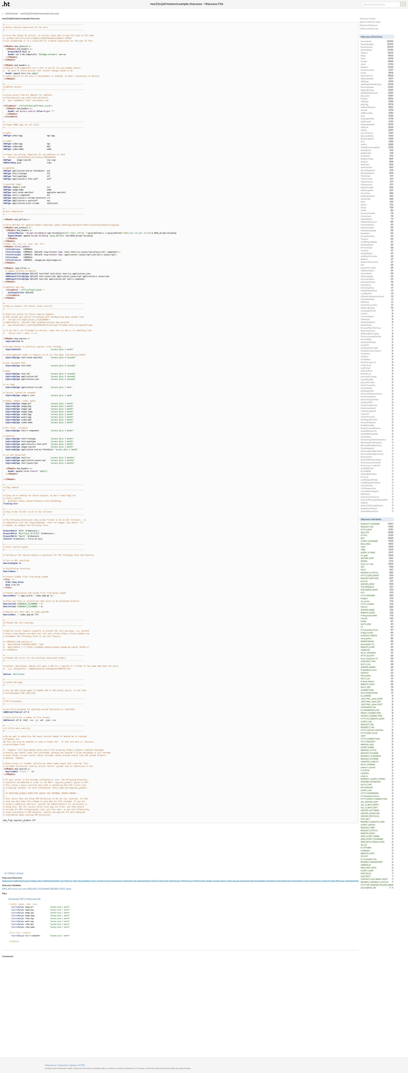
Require (377, 98)
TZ (377, 627)
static (69, 888)
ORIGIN (377, 561)
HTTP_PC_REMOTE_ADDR (377, 718)
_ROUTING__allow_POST (377, 704)
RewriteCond (272, 881)
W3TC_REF (377, 687)
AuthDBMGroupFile (377, 434)
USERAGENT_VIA (377, 707)
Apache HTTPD (77, 1065)
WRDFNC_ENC (377, 744)
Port (377, 141)
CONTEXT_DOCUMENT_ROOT (377, 879)
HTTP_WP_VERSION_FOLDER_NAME (377, 885)
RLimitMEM (377, 471)
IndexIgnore (377, 150)
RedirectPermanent (377, 262)
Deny (94, 881)
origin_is (377, 776)
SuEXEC (377, 502)
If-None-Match (377, 681)
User (377, 115)
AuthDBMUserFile (377, 431)
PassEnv (377, 356)
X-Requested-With (377, 615)
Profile (377, 621)
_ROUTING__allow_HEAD (377, 698)
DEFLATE (7, 888)
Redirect (377, 67)
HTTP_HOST (377, 529)
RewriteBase (260, 881)
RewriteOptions (377, 173)
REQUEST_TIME (377, 827)
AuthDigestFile (377, 391)
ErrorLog (377, 477)
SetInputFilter (377, 402)
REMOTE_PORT (377, 853)
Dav (377, 264)
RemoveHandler (377, 213)
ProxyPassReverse (377, 405)
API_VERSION (377, 787)
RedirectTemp (377, 158)
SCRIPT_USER (377, 870)
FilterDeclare (174, 881)
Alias (377, 201)
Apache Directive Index (370, 22)
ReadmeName (377, 244)
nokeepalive (377, 638)
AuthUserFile (377, 167)
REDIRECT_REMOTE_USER (377, 822)
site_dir (377, 844)
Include (216, 881)
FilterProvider (199, 881)
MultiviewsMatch (377, 408)
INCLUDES (377, 544)
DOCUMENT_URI (376, 887)
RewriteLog (377, 373)
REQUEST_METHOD (377, 578)
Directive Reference (369, 25)
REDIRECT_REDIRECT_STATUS (377, 882)
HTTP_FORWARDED (377, 793)
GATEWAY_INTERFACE (377, 781)
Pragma (377, 598)
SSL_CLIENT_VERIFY (377, 804)
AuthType (377, 164)
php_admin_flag (377, 382)
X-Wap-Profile (377, 632)
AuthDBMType (377, 468)
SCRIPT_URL (377, 721)
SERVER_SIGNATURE (377, 813)
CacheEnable (377, 485)
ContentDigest (377, 316)
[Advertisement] (180, 847)
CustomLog (377, 365)
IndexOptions (377, 219)
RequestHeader (247, 881)
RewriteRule (297, 881)
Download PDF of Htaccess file (24, 899)
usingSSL (377, 773)
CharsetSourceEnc (377, 305)
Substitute (377, 319)
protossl (377, 581)
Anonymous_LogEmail (377, 465)
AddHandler (377, 153)
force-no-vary (19, 888)
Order (229, 881)
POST (377, 569)
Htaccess (63, 1065)
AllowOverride (377, 187)
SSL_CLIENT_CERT (377, 807)
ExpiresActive (117, 881)
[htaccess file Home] (6, 4)
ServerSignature (377, 170)
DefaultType (377, 325)
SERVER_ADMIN (377, 667)
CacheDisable (377, 379)
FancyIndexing (377, 224)
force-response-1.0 (377, 658)
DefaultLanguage (377, 230)
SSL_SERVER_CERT (377, 801)
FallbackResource (377, 221)
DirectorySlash (377, 227)
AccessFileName (377, 422)
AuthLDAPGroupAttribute (377, 505)
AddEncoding (36, 881)
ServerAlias (377, 436)
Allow (75, 881)
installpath (377, 850)
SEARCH (377, 673)
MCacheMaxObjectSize (377, 451)
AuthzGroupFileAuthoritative (377, 439)
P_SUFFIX (377, 770)
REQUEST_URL (377, 724)
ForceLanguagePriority (377, 336)
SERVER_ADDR (377, 584)
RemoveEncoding (377, 376)
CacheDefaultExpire (377, 491)
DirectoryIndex (377, 87)
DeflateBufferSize (377, 474)
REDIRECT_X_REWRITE (377, 756)
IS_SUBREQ (377, 695)
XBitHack (377, 302)
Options (223, 881)
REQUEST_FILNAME (377, 753)
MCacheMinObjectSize (377, 445)
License (19, 873)
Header (209, 881)
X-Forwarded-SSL (377, 859)
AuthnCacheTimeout (377, 497)
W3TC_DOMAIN (377, 764)
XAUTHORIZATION (377, 693)
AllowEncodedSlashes (377, 428)
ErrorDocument (103, 881)
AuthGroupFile (377, 190)
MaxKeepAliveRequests (377, 442)
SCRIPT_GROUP (377, 824)
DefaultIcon (377, 285)
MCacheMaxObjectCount (377, 454)
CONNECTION (377, 690)
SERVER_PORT (57, 888)
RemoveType (377, 247)
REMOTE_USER (377, 647)
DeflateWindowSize (377, 511)
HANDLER (377, 650)
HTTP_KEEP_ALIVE (377, 733)
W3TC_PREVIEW (377, 652)
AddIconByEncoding (377, 333)
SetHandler (377, 199)
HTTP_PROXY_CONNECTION (377, 799)
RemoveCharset (377, 330)
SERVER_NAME (377, 609)
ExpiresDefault (143, 881)
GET (377, 566)
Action (377, 204)
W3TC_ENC (377, 624)
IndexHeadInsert (377, 322)
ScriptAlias (377, 359)
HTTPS (377, 535)
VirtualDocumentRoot (377, 147)
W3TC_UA (377, 678)
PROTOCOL (377, 873)
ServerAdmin (377, 388)
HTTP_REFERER (377, 595)
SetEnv (377, 144)
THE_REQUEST (377, 587)
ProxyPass (377, 353)
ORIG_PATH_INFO (377, 867)
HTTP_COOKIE (377, 604)
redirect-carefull (377, 767)
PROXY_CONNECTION (377, 713)
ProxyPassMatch (377, 396)
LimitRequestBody (377, 242)
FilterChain (163, 881)
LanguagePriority (377, 310)
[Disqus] (180, 1001)
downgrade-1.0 (377, 644)
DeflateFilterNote (377, 342)
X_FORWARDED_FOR (377, 710)
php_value (377, 95)
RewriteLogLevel (377, 362)
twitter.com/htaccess (369, 28)
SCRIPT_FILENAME (377, 541)
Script (306, 881)
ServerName (377, 273)
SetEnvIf (325, 881)
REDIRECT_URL (377, 727)
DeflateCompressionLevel (377, 296)
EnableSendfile (377, 425)
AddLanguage (377, 276)
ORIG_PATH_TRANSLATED (377, 842)
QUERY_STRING (377, 552)
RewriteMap (377, 339)
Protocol (377, 239)
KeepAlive (377, 233)
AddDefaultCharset (21, 881)
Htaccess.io (51, 1065)
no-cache (377, 601)
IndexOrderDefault (377, 290)
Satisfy (377, 130)
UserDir (377, 313)
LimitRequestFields (377, 479)
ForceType (377, 193)
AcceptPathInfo (377, 236)
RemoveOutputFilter (377, 399)
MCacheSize (377, 456)
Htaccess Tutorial (367, 18)
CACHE (377, 618)
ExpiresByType (130, 881)
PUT (377, 592)
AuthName (377, 156)
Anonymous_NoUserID (377, 462)
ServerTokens (315, 881)
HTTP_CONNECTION (377, 738)
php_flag (236, 881)
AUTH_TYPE (377, 784)
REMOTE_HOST (377, 684)
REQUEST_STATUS (377, 830)
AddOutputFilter (377, 196)
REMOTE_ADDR (377, 612)
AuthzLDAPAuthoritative (377, 393)
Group (377, 207)
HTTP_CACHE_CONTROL (377, 730)
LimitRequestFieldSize (377, 482)
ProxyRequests (377, 448)
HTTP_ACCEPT (377, 655)
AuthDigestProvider (377, 348)
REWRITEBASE (377, 641)
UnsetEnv (377, 345)
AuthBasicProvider (377, 256)
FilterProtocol (187, 881)
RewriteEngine (285, 881)
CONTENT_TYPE (377, 661)
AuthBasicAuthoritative (377, 350)
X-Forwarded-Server (377, 796)
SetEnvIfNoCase (337, 881)
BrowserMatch (84, 881)
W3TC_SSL (377, 664)
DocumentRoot (377, 279)
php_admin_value (377, 267)
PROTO (377, 607)
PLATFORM (377, 847)
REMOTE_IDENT (377, 833)
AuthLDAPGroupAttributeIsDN (377, 499)
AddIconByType (377, 307)
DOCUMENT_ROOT (377, 589)
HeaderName (377, 253)
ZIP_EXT (377, 856)
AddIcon (377, 259)
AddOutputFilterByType (53, 881)
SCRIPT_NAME (377, 747)
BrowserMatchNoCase (377, 328)
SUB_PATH (377, 876)
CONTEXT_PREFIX (377, 635)
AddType (68, 881)
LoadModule (377, 293)
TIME (377, 549)
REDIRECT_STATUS (377, 572)
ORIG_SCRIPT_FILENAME (377, 839)
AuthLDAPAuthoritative (377, 459)
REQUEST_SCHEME (377, 758)
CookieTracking (377, 416)
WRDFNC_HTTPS (377, 750)
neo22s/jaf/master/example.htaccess (39, 13)
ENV (377, 538)
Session (377, 161)
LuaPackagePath (377, 411)
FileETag (154, 881)
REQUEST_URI (377, 526)
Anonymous (377, 216)
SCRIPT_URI (377, 790)
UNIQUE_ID (377, 864)
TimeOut (377, 250)
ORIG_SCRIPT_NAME (377, 836)
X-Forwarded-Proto (377, 630)
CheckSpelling (377, 287)
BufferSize (377, 494)
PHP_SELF (377, 819)
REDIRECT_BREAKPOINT (377, 862)
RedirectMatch (377, 138)
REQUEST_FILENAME (38, 888)
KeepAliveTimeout (377, 508)
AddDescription (377, 270)
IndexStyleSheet (377, 282)
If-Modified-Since (377, 670)
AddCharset (11, 13)
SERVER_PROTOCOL (377, 816)
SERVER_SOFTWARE (377, 810)
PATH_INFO (377, 675)
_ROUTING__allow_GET (377, 701)
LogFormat (377, 368)
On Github (9, 873)
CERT (377, 736)
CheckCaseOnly (377, 385)
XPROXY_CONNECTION (377, 715)
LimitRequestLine (377, 488)
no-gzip (377, 555)
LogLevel (377, 413)
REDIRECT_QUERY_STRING (377, 779)
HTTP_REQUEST (377, 741)
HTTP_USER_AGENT (377, 575)
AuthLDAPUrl (377, 371)
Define (377, 210)
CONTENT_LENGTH (377, 761)
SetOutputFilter (351, 881)
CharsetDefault (377, 299)
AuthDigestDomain (377, 419)
